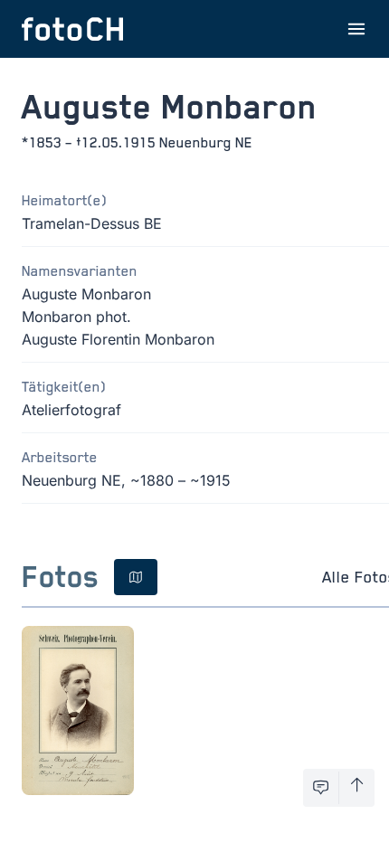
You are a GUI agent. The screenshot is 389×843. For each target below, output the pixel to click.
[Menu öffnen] (356, 29)
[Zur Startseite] (72, 29)
